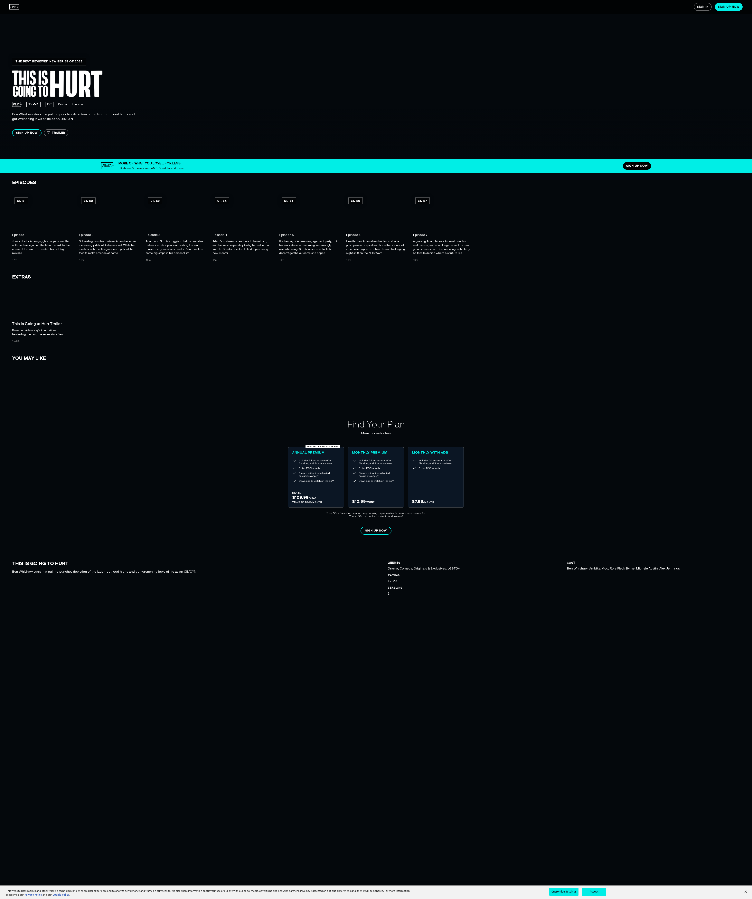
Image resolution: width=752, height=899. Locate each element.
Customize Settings (563, 891)
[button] (27, 132)
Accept (594, 891)
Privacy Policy (33, 894)
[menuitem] (14, 7)
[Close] (745, 891)
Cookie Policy (61, 894)
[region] (126, 79)
